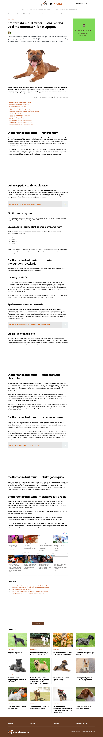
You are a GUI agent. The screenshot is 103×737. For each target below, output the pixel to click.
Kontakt (32, 723)
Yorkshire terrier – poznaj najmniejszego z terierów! (62, 654)
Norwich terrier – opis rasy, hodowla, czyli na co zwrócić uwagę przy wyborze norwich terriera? (40, 680)
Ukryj (29, 102)
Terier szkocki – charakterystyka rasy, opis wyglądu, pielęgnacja (29, 591)
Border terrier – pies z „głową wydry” (61, 679)
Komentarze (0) (38, 623)
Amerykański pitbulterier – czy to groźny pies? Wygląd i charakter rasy (31, 586)
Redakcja (10, 723)
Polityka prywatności (81, 723)
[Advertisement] (38, 168)
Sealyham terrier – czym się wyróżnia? (17, 708)
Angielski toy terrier (15, 653)
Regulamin (56, 723)
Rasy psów (20, 14)
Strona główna (11, 14)
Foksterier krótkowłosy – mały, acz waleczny (39, 654)
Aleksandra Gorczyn (16, 32)
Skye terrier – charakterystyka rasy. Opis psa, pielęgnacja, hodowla (30, 587)
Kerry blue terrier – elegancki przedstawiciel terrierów (17, 680)
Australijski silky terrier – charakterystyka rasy (84, 679)
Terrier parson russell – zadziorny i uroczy (84, 708)
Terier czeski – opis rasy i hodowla (21, 589)
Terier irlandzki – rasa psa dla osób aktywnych (39, 708)
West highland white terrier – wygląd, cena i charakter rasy (27, 593)
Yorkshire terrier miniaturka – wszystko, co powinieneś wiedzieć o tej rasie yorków (62, 709)
